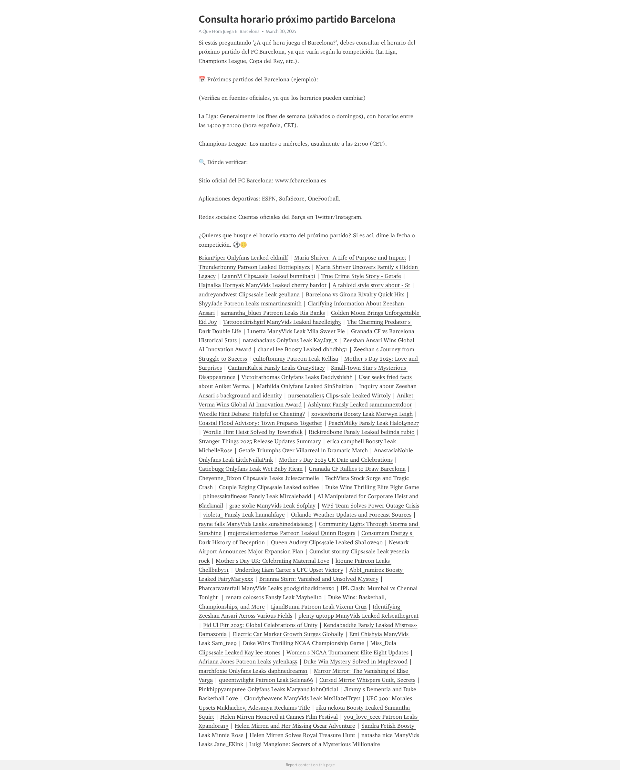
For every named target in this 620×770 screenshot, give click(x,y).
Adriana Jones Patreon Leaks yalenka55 (248, 661)
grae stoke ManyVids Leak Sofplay (272, 505)
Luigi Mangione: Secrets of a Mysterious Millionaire (314, 744)
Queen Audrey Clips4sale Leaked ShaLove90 (327, 542)
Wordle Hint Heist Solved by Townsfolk (253, 432)
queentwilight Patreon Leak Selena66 (266, 679)
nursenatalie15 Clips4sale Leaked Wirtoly (339, 395)
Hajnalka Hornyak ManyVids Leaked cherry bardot (262, 285)
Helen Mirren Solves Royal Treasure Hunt (302, 735)
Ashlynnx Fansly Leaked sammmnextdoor (360, 404)
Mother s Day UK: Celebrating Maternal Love (272, 560)
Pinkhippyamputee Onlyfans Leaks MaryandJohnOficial (268, 689)
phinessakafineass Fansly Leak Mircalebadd (257, 496)
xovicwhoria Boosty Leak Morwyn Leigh (362, 413)
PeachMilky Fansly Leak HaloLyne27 (373, 422)
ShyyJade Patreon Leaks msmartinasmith (250, 303)
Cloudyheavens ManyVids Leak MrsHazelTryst (302, 698)
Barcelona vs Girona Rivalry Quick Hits (355, 294)
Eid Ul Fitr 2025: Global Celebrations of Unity (260, 625)
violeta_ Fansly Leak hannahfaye (244, 514)
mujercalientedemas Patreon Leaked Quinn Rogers (291, 533)
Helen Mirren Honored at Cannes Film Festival (279, 716)
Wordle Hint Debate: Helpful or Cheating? (252, 413)
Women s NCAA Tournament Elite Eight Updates (347, 652)
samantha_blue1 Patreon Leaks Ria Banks (273, 312)
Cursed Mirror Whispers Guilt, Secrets (367, 679)
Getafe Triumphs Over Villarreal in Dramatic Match (303, 450)
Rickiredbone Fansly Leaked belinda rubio (362, 432)
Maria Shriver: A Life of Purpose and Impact (350, 257)
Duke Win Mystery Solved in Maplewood (356, 661)
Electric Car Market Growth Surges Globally (288, 634)
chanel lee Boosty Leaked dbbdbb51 (302, 349)
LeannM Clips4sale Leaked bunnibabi (268, 276)
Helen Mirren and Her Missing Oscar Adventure (295, 725)
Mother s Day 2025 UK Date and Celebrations (336, 459)
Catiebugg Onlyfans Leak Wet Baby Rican (251, 468)
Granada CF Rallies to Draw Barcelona (357, 468)
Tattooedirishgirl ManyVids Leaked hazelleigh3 (282, 321)
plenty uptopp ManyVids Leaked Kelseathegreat (358, 615)
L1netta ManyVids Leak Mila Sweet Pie (296, 331)
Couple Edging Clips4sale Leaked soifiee (269, 487)
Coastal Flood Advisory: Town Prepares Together (260, 422)
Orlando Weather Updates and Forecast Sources (351, 514)
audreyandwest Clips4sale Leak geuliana (249, 294)
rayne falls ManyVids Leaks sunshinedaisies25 (256, 524)
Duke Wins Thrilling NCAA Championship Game (303, 643)
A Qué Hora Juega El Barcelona (229, 31)
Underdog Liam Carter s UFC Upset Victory (289, 569)
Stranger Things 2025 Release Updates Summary (260, 441)
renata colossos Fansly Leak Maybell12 (273, 597)
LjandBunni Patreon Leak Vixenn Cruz (319, 606)
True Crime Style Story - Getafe (361, 276)
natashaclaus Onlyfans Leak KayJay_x (290, 340)
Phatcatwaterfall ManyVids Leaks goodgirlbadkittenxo (267, 588)
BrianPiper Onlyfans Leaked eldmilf (243, 257)
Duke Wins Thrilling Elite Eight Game (372, 487)
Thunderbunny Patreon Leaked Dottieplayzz (254, 267)
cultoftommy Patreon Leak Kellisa (295, 358)
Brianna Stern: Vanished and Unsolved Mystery (318, 578)
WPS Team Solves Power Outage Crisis (370, 505)
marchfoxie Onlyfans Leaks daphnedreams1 (253, 670)
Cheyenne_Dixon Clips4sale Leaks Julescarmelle (259, 478)
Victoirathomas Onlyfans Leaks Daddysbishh (297, 377)
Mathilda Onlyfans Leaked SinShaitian (305, 386)
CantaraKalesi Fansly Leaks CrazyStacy (276, 367)
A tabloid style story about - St (371, 285)
